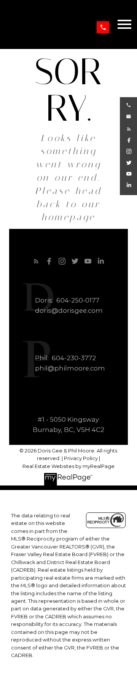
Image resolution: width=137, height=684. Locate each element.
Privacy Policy (81, 458)
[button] (103, 27)
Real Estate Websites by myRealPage (68, 466)
